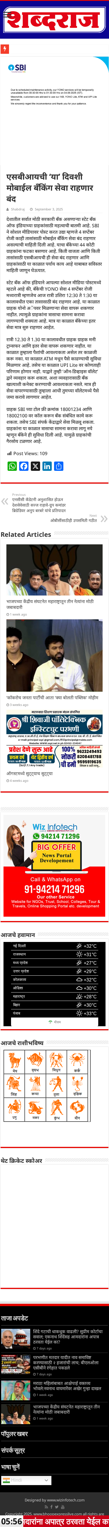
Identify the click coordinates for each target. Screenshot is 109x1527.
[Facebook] (51, 1506)
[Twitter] (56, 1506)
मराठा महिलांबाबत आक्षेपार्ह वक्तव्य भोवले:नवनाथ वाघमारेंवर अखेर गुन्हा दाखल (67, 1385)
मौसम (57, 1022)
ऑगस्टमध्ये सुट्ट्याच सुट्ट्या (29, 773)
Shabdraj (18, 209)
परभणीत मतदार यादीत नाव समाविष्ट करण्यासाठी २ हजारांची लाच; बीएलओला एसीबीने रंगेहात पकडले (66, 1362)
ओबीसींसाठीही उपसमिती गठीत (73, 518)
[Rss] (46, 1506)
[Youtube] (62, 1506)
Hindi (16, 1480)
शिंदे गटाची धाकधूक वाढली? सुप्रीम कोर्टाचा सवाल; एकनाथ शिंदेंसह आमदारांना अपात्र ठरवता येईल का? (68, 1336)
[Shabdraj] (54, 19)
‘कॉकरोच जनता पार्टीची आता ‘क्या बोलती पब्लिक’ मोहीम (52, 697)
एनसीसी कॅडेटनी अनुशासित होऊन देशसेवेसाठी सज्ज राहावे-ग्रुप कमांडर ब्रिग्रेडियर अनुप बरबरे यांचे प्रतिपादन (39, 502)
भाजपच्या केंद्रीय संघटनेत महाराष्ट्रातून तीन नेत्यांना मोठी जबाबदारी (66, 1409)
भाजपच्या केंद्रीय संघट (26, 49)
